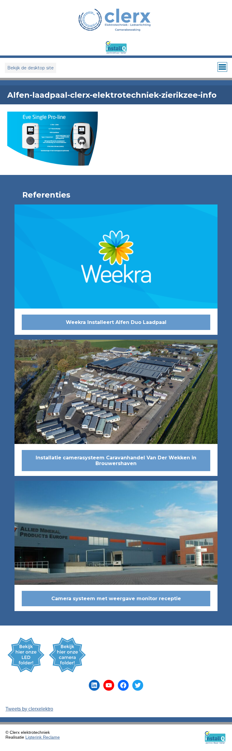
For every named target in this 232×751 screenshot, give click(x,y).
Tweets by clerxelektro (29, 708)
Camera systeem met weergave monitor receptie (116, 598)
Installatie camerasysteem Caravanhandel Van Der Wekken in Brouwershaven (116, 460)
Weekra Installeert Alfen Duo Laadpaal (116, 322)
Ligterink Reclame (42, 737)
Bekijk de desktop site (30, 68)
